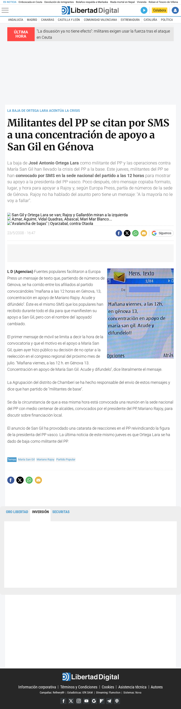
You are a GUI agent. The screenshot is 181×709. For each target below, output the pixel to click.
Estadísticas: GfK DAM (80, 692)
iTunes (117, 701)
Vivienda (141, 2)
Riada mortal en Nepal (122, 2)
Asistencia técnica (132, 686)
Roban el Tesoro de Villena (163, 2)
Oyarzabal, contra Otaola (71, 223)
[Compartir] (119, 233)
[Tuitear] (127, 233)
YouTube (86, 701)
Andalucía (15, 19)
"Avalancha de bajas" (29, 223)
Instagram (79, 701)
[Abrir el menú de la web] (31, 10)
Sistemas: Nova (132, 692)
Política (167, 19)
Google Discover (94, 701)
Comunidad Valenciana (100, 19)
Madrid (32, 19)
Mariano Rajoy (45, 459)
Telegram (109, 701)
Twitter (71, 701)
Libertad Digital (90, 677)
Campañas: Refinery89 (52, 692)
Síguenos (165, 233)
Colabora (159, 10)
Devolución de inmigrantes (59, 2)
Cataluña (150, 19)
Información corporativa (37, 686)
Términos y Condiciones (78, 686)
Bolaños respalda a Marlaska (92, 2)
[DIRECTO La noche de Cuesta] (144, 10)
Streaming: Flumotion (108, 692)
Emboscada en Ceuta (30, 2)
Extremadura (130, 19)
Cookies (108, 686)
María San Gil (26, 459)
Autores (157, 686)
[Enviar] (135, 233)
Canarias (47, 19)
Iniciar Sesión (175, 10)
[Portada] (90, 10)
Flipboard (102, 701)
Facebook (63, 701)
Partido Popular (65, 459)
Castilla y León (69, 19)
